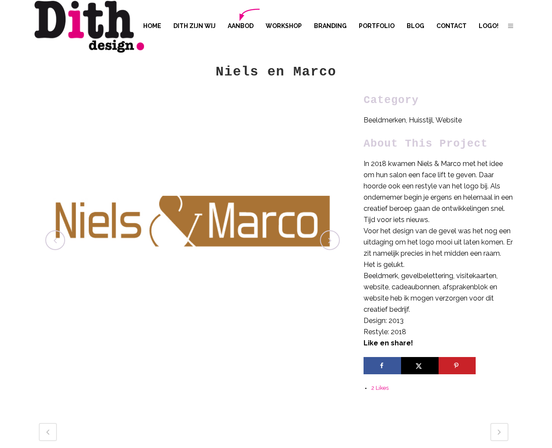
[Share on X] (420, 365)
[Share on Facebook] (382, 365)
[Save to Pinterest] (457, 365)
